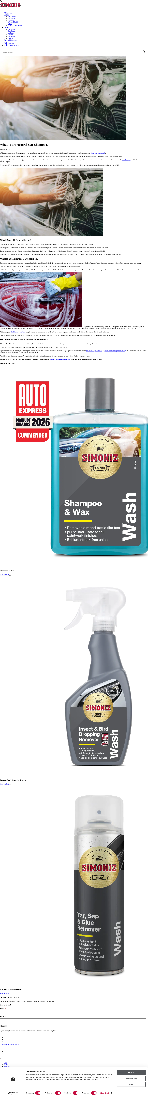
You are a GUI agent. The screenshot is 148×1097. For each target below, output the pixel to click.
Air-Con (10, 38)
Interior (6, 27)
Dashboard (11, 31)
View (4, 575)
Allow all (131, 1072)
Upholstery (11, 36)
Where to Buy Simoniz (11, 45)
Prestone (6, 1066)
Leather (10, 35)
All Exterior (12, 16)
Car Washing (12, 18)
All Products (8, 13)
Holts (5, 1063)
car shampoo (126, 160)
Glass (10, 24)
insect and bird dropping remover (115, 351)
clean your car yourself (98, 153)
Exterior (6, 15)
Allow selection (131, 1078)
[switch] (58, 1093)
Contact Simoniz (5, 1044)
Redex (6, 1064)
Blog (5, 42)
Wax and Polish (13, 22)
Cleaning (11, 20)
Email (3, 1016)
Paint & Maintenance (10, 40)
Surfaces (10, 33)
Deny (131, 1084)
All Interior (11, 29)
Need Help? (15, 1044)
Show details (104, 1093)
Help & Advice (9, 44)
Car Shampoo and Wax (18, 332)
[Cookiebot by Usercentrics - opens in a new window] (13, 1093)
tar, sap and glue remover (94, 351)
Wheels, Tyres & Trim (15, 25)
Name (3, 1009)
